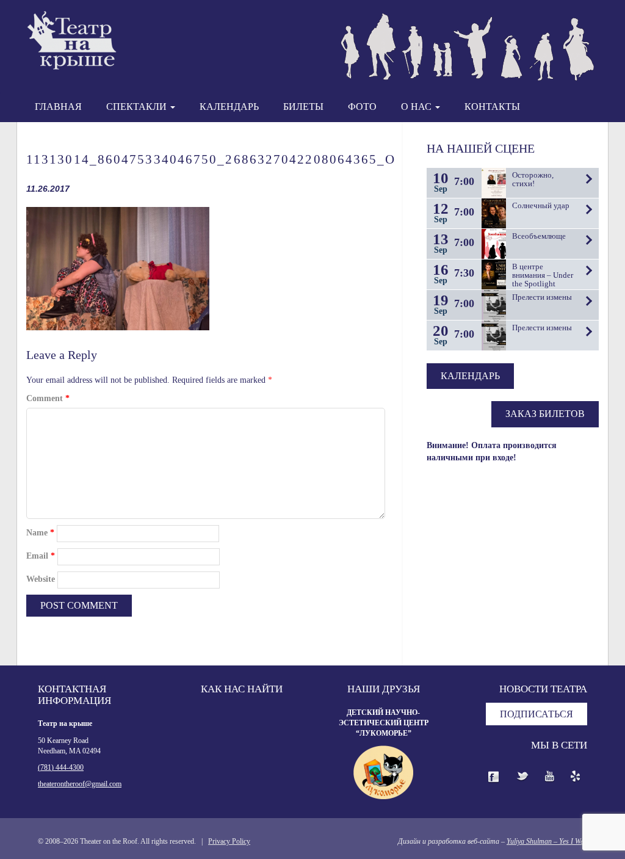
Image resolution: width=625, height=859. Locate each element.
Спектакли (137, 106)
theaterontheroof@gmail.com (79, 784)
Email (40, 555)
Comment (48, 398)
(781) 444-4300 (61, 767)
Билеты (303, 106)
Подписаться (536, 714)
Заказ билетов (545, 413)
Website (40, 579)
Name (40, 532)
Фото (362, 106)
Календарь (229, 106)
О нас (417, 106)
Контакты (492, 106)
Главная (58, 106)
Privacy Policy (229, 841)
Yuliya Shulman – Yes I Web (547, 841)
